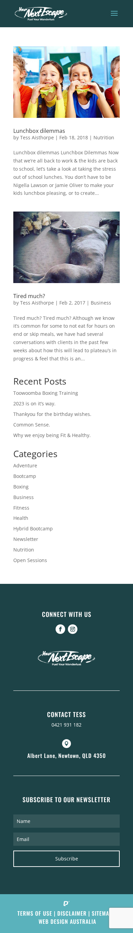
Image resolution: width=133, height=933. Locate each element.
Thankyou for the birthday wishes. (52, 414)
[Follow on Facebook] (60, 629)
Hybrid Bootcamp (33, 528)
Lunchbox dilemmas (39, 131)
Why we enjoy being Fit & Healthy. (52, 435)
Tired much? (29, 296)
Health (20, 518)
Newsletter (25, 539)
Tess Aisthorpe (37, 137)
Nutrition (103, 137)
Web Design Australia (67, 921)
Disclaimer (72, 913)
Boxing (21, 486)
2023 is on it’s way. (34, 403)
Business (101, 302)
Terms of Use (34, 913)
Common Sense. (31, 424)
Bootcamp (24, 476)
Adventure (25, 465)
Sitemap (102, 913)
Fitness (21, 507)
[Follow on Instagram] (72, 629)
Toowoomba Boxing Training (45, 393)
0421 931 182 (66, 724)
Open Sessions (30, 560)
